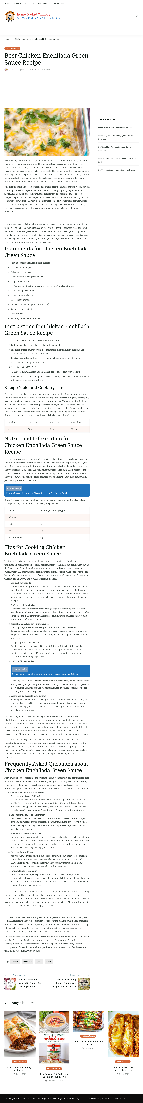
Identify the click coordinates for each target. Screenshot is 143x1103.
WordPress (105, 1098)
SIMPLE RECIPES (19, 4)
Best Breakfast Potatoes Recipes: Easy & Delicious (114, 149)
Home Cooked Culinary (33, 14)
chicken (15, 961)
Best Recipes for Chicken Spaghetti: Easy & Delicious (115, 137)
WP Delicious (85, 1098)
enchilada (27, 961)
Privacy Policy (119, 1098)
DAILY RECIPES (59, 4)
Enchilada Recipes (12, 48)
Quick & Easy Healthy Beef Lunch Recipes (115, 127)
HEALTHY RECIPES (39, 4)
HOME (7, 4)
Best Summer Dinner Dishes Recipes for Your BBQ (117, 160)
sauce (48, 961)
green (39, 961)
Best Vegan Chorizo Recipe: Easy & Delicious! (116, 170)
